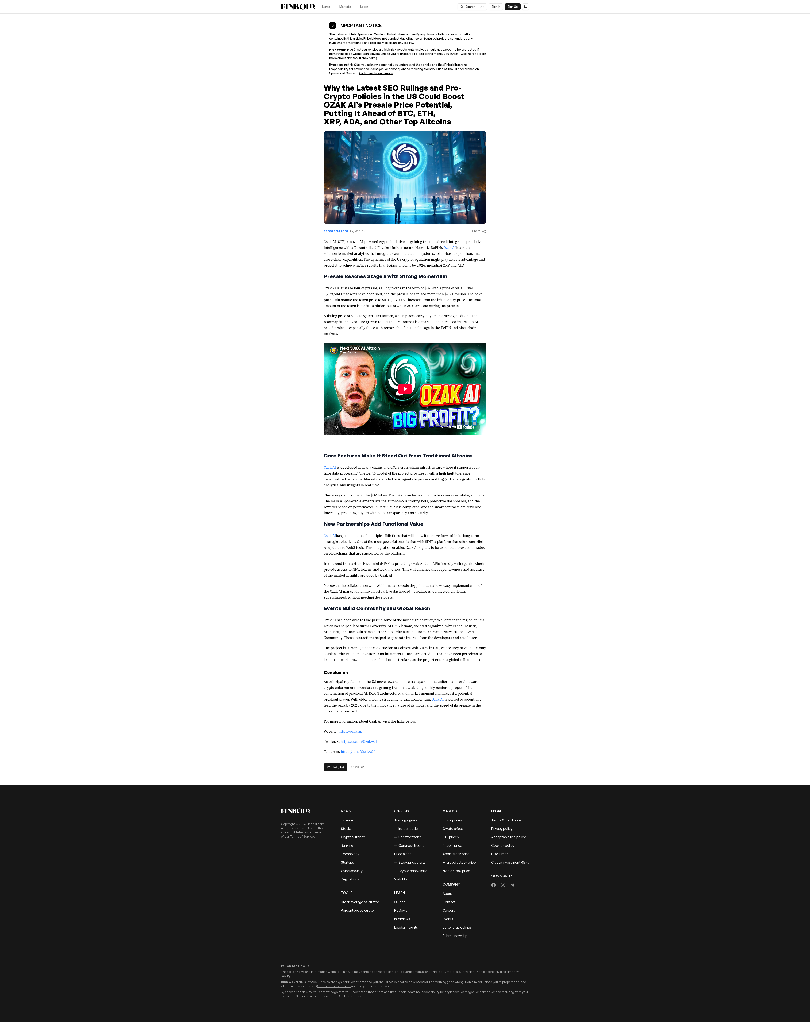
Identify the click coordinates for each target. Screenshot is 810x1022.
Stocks (346, 828)
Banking (347, 845)
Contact (449, 902)
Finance (347, 820)
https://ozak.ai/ (350, 731)
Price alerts (403, 854)
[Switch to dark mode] (525, 6)
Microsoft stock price (459, 862)
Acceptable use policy (508, 837)
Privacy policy (501, 828)
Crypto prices (453, 828)
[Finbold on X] (502, 885)
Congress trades (409, 845)
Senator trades (408, 837)
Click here (468, 53)
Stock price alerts (409, 862)
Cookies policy (502, 845)
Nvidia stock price (456, 871)
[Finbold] (298, 7)
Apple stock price (456, 854)
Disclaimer (499, 854)
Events (448, 919)
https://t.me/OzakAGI (358, 751)
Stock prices (452, 820)
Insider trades (407, 828)
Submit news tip (455, 936)
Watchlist (401, 879)
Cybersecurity (352, 871)
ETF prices (451, 837)
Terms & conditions (506, 820)
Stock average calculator (360, 902)
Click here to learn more (376, 73)
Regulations (350, 879)
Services (402, 811)
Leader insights (406, 927)
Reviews (400, 910)
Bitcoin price (452, 845)
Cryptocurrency (353, 837)
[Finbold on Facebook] (493, 885)
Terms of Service (302, 836)
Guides (399, 902)
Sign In (495, 6)
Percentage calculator (358, 910)
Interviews (402, 919)
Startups (347, 862)
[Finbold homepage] (304, 810)
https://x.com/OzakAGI (359, 741)
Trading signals (405, 820)
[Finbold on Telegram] (512, 885)
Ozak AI (450, 247)
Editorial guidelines (457, 927)
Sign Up (513, 6)
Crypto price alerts (410, 871)
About (447, 893)
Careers (449, 910)
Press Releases (336, 231)
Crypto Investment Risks (510, 862)
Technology (350, 854)
